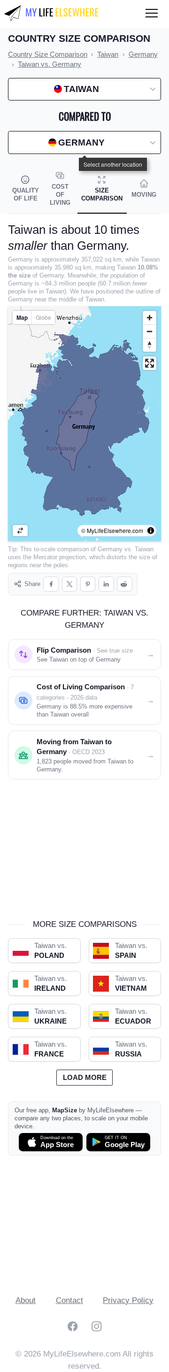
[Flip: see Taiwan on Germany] (20, 530)
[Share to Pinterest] (88, 584)
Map (22, 317)
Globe (43, 317)
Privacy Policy (128, 1300)
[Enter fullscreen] (149, 363)
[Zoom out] (149, 331)
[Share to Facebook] (51, 584)
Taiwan (144, 549)
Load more (85, 1077)
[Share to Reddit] (124, 584)
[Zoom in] (149, 317)
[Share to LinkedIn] (106, 584)
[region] (84, 423)
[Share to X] (69, 584)
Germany (110, 549)
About (25, 1300)
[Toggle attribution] (150, 530)
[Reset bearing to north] (149, 345)
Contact (69, 1300)
